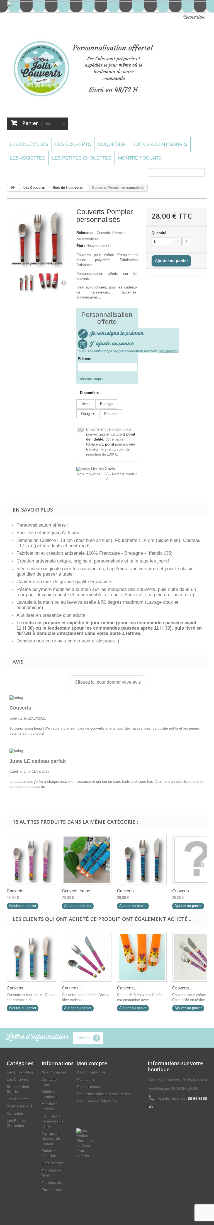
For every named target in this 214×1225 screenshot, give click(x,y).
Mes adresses (88, 1087)
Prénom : (86, 358)
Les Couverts (73, 144)
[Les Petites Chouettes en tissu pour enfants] (85, 1143)
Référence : (86, 233)
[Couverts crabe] (86, 859)
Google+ (87, 414)
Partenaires (51, 1190)
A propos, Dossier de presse (51, 1138)
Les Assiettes (27, 158)
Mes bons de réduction (96, 1101)
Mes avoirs (85, 1079)
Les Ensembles (29, 144)
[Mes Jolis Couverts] (86, 69)
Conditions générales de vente (53, 1121)
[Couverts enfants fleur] (31, 859)
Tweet (85, 404)
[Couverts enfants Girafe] (142, 957)
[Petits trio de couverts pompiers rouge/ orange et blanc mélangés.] (25, 282)
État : (80, 246)
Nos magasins (54, 1072)
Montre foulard (140, 158)
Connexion (194, 17)
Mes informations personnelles (103, 1094)
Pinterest (111, 414)
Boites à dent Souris (159, 144)
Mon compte (91, 1063)
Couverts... (17, 890)
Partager (106, 404)
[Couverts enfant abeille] (86, 957)
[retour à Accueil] (12, 187)
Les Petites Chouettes (81, 158)
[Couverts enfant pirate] (142, 859)
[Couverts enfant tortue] (31, 957)
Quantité (159, 233)
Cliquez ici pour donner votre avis (107, 682)
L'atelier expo (53, 1163)
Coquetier (111, 144)
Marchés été (52, 1182)
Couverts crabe (76, 890)
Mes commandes (91, 1072)
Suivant (63, 282)
